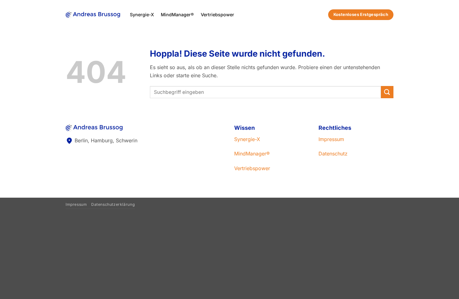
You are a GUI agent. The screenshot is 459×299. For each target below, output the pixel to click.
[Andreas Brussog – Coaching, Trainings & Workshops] (93, 14)
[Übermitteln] (387, 92)
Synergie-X (142, 14)
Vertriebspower (217, 14)
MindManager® (177, 14)
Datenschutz (333, 153)
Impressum (331, 139)
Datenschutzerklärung (113, 204)
